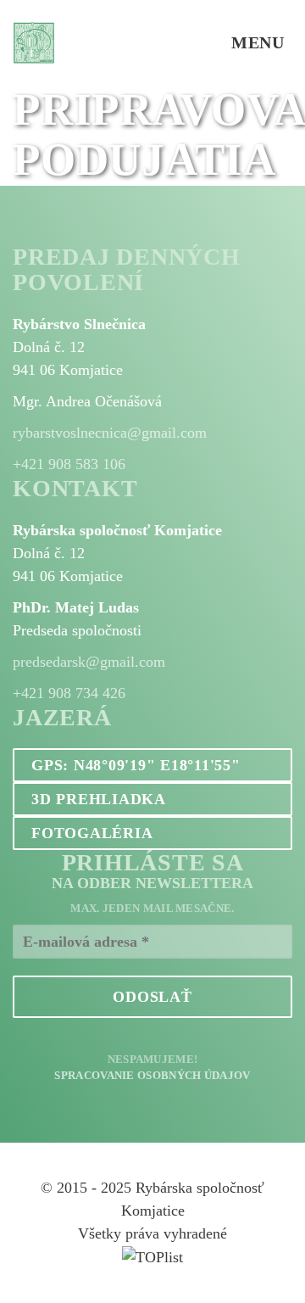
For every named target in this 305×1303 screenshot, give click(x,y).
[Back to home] (34, 42)
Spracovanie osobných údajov (152, 1075)
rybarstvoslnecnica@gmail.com (110, 432)
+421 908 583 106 (69, 464)
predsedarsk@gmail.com (89, 661)
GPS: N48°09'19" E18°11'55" (136, 765)
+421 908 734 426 (69, 693)
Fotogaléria (91, 833)
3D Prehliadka (98, 799)
